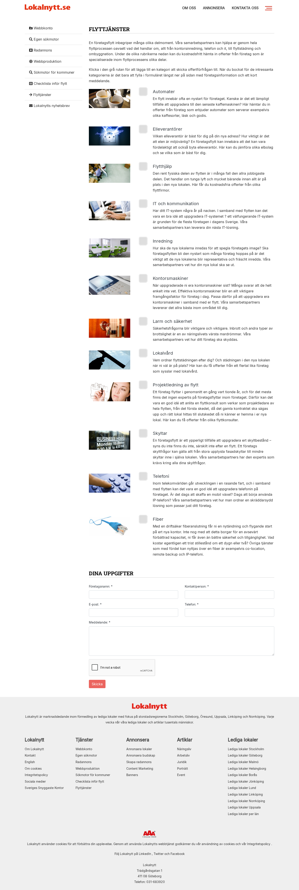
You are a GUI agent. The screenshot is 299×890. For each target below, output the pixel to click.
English (30, 762)
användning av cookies (218, 844)
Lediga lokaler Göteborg (245, 755)
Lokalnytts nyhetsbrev (51, 105)
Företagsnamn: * (101, 586)
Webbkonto (43, 28)
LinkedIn (145, 854)
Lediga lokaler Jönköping (246, 781)
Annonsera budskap (140, 755)
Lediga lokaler (243, 740)
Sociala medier (35, 781)
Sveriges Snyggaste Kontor (44, 788)
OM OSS (189, 8)
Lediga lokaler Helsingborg (247, 768)
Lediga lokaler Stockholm (246, 749)
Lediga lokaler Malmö (243, 762)
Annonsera (137, 740)
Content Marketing (139, 768)
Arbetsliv (183, 755)
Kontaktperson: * (197, 586)
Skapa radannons (138, 762)
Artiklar (184, 740)
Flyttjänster (41, 94)
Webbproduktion (47, 61)
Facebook (178, 854)
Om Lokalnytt (34, 749)
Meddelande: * (99, 622)
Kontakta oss (245, 8)
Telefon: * (192, 604)
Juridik (182, 762)
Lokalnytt (34, 740)
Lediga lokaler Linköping (245, 794)
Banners (132, 775)
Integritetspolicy (36, 775)
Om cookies (33, 768)
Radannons (42, 50)
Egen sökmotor (46, 39)
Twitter (159, 854)
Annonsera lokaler (139, 749)
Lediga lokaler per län (243, 814)
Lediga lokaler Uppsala (244, 807)
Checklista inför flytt (50, 83)
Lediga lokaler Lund (242, 788)
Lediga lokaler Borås (242, 775)
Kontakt (30, 755)
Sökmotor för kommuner (53, 72)
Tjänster (84, 740)
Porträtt (182, 768)
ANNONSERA (214, 8)
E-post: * (95, 604)
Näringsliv (184, 749)
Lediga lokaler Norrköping (246, 801)
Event (181, 775)
